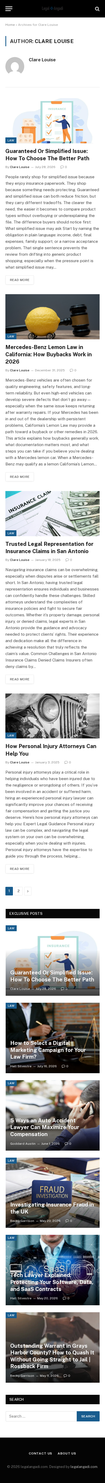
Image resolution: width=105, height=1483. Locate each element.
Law (11, 140)
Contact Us (40, 1453)
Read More (19, 280)
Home (10, 25)
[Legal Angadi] (52, 8)
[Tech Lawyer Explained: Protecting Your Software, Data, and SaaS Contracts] (53, 1270)
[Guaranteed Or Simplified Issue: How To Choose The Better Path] (52, 120)
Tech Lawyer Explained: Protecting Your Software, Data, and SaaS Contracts (51, 1282)
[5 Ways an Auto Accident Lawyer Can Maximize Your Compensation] (53, 1115)
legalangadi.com (84, 1467)
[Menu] (8, 9)
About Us (67, 1453)
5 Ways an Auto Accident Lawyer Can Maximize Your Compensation (44, 1127)
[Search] (97, 9)
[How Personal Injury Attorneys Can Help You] (52, 716)
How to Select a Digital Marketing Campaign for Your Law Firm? (48, 1050)
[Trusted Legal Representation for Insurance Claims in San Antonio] (52, 513)
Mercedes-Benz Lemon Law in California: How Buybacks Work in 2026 (48, 354)
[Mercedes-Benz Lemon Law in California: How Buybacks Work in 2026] (52, 316)
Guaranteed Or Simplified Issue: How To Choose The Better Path (52, 976)
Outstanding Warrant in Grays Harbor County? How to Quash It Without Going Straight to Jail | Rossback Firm (52, 1356)
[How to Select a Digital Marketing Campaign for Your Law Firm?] (53, 1038)
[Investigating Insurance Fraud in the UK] (53, 1193)
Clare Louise (42, 59)
